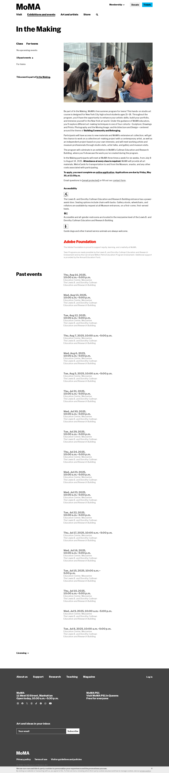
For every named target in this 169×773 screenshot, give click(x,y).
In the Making (43, 77)
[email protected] (90, 180)
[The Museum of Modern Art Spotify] (41, 703)
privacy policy (145, 771)
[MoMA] (23, 753)
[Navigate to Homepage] (28, 7)
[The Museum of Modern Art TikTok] (36, 703)
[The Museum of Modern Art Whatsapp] (45, 703)
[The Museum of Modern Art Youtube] (50, 703)
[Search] (97, 14)
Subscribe (72, 731)
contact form (119, 180)
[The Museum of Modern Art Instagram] (18, 703)
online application (105, 172)
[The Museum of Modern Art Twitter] (27, 703)
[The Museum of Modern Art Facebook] (22, 703)
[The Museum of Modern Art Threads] (31, 703)
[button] (108, 72)
